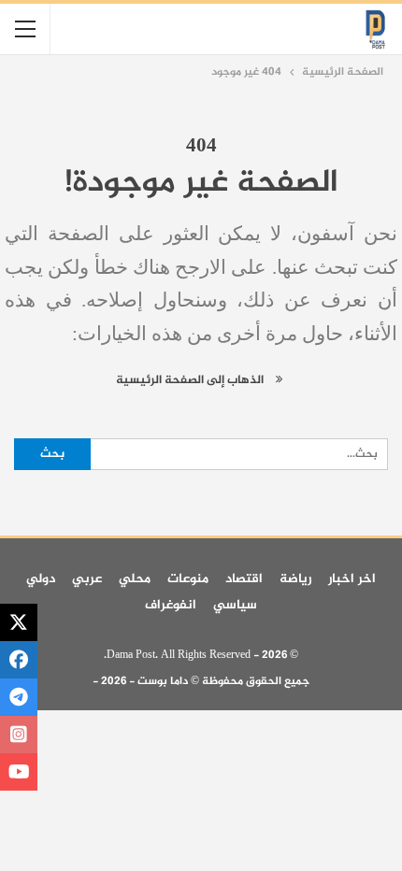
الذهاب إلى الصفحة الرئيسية (191, 380)
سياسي (235, 605)
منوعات (187, 579)
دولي (40, 579)
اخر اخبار (352, 579)
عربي (87, 579)
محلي (135, 579)
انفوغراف (170, 605)
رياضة (295, 579)
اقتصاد (244, 579)
